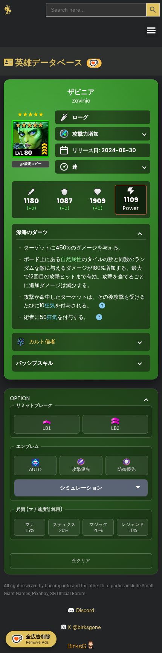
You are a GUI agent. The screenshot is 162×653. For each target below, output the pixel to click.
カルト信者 (42, 341)
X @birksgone (84, 627)
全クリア (81, 560)
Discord (85, 610)
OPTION (20, 398)
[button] (151, 30)
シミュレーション (81, 487)
